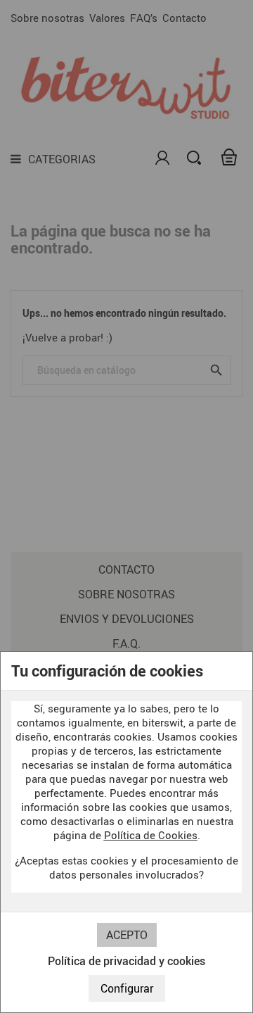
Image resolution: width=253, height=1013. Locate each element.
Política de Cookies (150, 835)
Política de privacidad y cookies (126, 961)
